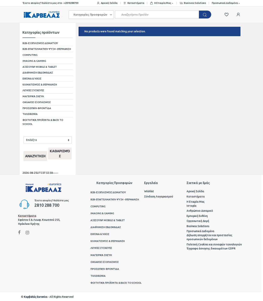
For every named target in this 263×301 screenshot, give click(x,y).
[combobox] (157, 14)
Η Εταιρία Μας (162, 3)
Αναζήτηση (35, 156)
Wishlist (149, 191)
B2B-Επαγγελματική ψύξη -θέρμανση (47, 49)
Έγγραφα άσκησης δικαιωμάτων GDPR (211, 248)
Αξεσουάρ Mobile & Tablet (40, 66)
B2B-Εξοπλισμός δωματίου (40, 43)
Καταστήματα (135, 3)
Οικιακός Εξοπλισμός (37, 102)
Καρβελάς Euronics (35, 296)
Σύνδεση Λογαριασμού (158, 196)
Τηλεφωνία (30, 114)
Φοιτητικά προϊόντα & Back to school (43, 122)
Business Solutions (195, 3)
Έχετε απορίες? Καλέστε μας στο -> (44, 3)
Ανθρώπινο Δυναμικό (200, 210)
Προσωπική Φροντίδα (37, 108)
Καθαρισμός (60, 153)
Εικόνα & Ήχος (32, 78)
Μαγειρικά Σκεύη (33, 96)
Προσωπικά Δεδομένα (225, 3)
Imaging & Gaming (34, 60)
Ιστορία (191, 205)
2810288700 (71, 3)
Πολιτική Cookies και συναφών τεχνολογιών (214, 244)
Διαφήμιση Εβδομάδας (38, 72)
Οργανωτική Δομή (198, 220)
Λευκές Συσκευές (33, 90)
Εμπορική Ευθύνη (197, 215)
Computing (30, 55)
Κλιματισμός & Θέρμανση (40, 84)
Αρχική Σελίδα (109, 3)
